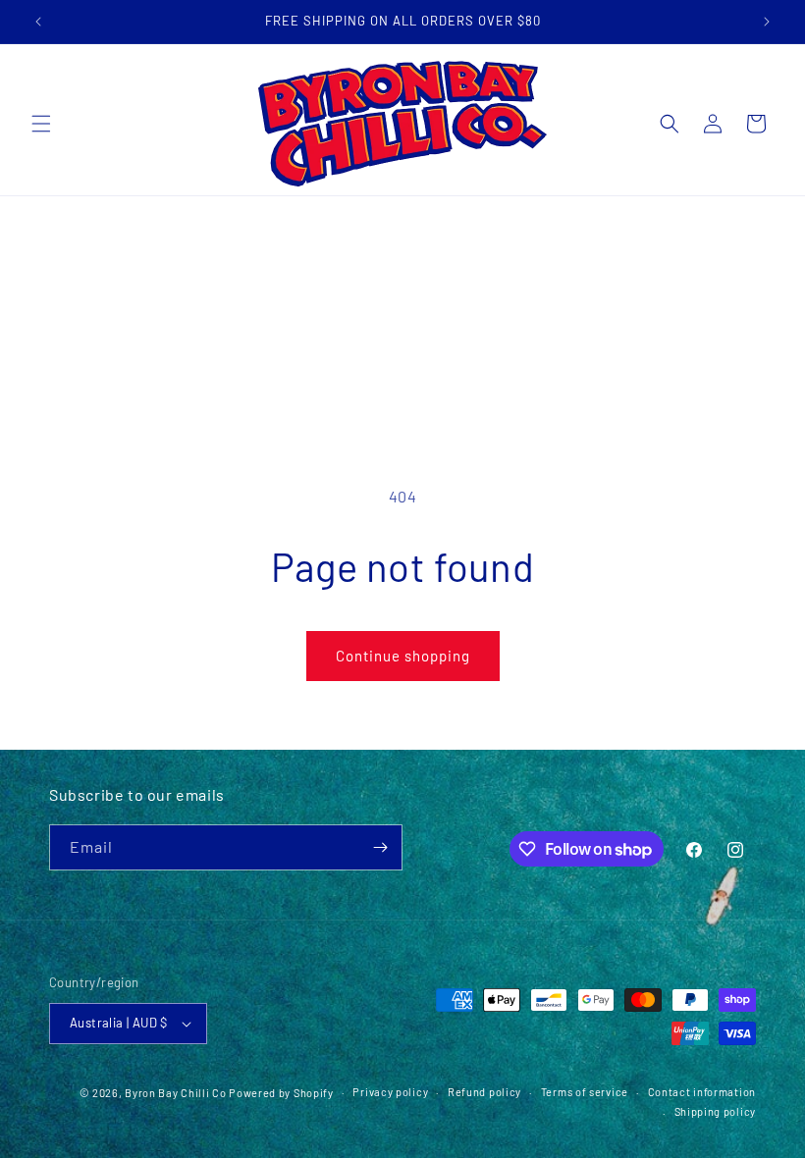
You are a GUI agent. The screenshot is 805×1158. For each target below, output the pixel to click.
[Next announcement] (766, 21)
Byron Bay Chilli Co (175, 1092)
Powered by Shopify (281, 1092)
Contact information (702, 1091)
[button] (41, 123)
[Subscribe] (380, 847)
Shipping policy (715, 1111)
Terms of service (584, 1091)
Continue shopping (403, 655)
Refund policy (484, 1091)
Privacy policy (390, 1091)
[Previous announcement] (38, 21)
